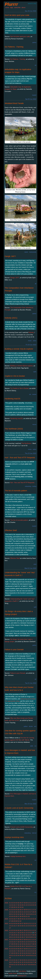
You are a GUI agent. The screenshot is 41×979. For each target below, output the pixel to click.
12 (33, 903)
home (7, 7)
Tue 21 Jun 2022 (30, 683)
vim (30, 394)
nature (26, 252)
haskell (34, 95)
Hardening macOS (12, 399)
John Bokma (22, 971)
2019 (6, 960)
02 (12, 903)
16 (14, 905)
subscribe (17, 7)
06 (20, 903)
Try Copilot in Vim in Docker (19, 388)
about (23, 7)
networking (28, 486)
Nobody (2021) (11, 318)
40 (31, 914)
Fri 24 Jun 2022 (31, 345)
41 (33, 914)
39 (29, 914)
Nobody (31, 332)
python (34, 42)
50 (25, 916)
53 (10, 957)
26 (35, 905)
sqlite (34, 372)
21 (25, 905)
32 (18, 907)
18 (18, 905)
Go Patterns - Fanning (14, 47)
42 (35, 914)
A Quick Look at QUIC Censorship (19, 808)
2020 (6, 949)
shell (35, 564)
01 (10, 903)
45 (14, 916)
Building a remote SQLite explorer (19, 349)
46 (16, 916)
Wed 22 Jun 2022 (30, 568)
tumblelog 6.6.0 (22, 975)
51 (27, 916)
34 (22, 907)
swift (35, 607)
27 (10, 907)
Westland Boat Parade (14, 103)
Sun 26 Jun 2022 (30, 11)
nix (35, 860)
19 (20, 905)
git (35, 283)
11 (31, 903)
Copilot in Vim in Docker (15, 376)
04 (16, 903)
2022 (6, 930)
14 (10, 905)
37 (25, 914)
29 (14, 907)
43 (10, 916)
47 (18, 916)
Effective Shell (11, 530)
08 (25, 903)
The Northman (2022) (14, 429)
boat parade (32, 252)
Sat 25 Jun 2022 (30, 99)
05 (18, 903)
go (35, 65)
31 (16, 907)
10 (29, 903)
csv (35, 746)
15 (12, 905)
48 (20, 916)
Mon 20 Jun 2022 (30, 804)
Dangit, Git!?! (10, 256)
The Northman (26, 443)
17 (16, 905)
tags (11, 7)
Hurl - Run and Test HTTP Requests (20, 457)
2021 (6, 939)
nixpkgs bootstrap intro (14, 837)
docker (34, 394)
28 (12, 907)
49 (22, 916)
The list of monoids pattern (16, 491)
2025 (6, 910)
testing (34, 486)
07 (22, 903)
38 (27, 914)
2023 (6, 923)
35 (20, 914)
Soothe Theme (13, 973)
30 (10, 914)
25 (33, 905)
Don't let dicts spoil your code (17, 15)
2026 (6, 903)
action (34, 340)
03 (14, 903)
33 (20, 907)
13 (35, 903)
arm (35, 726)
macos (34, 424)
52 (29, 916)
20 (22, 905)
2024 (6, 919)
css (35, 892)
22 (27, 905)
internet (34, 833)
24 (31, 905)
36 (22, 914)
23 (29, 905)
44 (12, 916)
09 (27, 903)
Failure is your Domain (14, 649)
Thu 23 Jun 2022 (30, 453)
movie (30, 340)
